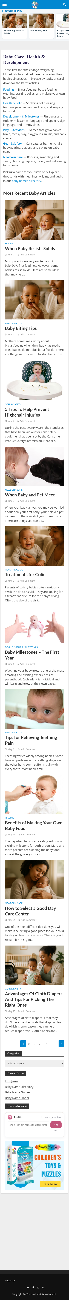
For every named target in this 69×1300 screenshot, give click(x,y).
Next (61, 1043)
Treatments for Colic (25, 574)
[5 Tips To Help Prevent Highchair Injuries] (34, 380)
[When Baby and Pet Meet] (34, 466)
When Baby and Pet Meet (30, 494)
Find (56, 1124)
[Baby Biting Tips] (34, 299)
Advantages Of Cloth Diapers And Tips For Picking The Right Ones (33, 999)
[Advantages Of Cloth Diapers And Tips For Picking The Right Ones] (34, 964)
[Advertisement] (34, 1231)
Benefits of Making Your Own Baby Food (33, 825)
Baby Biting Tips (21, 328)
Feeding (9, 244)
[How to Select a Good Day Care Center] (34, 879)
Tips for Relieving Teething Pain (31, 740)
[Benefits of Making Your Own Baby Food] (34, 794)
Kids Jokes (11, 1081)
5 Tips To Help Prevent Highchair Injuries (27, 412)
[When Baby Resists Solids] (34, 219)
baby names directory (26, 181)
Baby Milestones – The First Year (32, 654)
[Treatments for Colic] (34, 545)
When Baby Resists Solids (30, 248)
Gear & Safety (13, 404)
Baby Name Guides (17, 1092)
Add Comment (27, 254)
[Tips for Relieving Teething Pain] (34, 708)
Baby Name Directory (19, 1087)
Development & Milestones (21, 647)
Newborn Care (13, 490)
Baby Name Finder (17, 1098)
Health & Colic (14, 323)
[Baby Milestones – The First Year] (34, 624)
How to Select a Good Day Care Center (30, 910)
